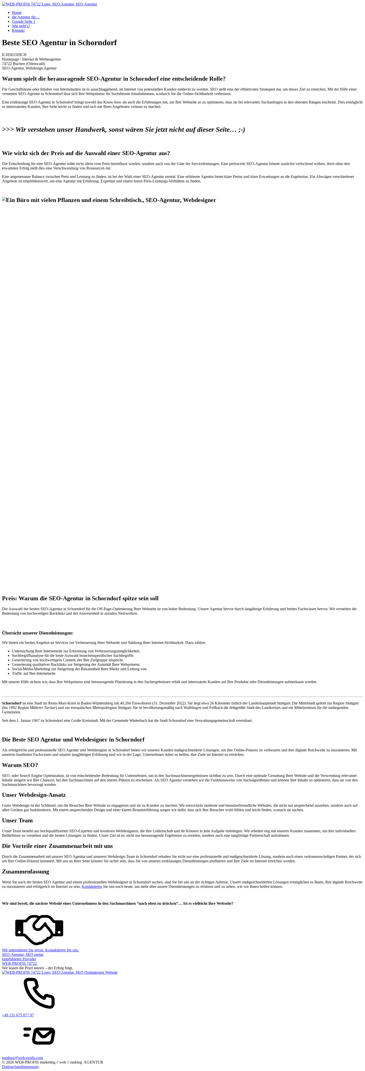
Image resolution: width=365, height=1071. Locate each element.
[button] (182, 931)
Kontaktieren (92, 886)
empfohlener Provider (19, 959)
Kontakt (18, 30)
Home (17, 12)
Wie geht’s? (21, 26)
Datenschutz (11, 1067)
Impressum (29, 1067)
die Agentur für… (26, 17)
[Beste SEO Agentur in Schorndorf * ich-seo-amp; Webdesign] (22, 954)
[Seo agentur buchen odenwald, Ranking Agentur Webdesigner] (49, 4)
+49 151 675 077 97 (18, 1015)
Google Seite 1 (23, 21)
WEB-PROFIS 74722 (20, 963)
